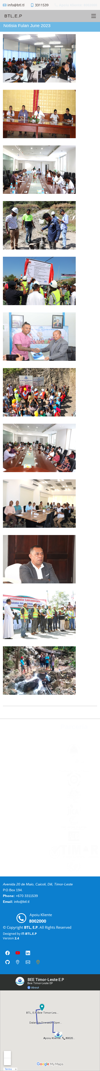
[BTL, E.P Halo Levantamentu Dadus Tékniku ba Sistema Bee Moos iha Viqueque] (80, 686)
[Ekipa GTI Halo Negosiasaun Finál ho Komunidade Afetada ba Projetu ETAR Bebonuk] (80, 185)
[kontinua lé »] (87, 74)
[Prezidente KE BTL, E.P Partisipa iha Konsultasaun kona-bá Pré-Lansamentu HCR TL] (80, 519)
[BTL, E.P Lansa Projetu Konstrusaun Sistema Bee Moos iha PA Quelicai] (80, 408)
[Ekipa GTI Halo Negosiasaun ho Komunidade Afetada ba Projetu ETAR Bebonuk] (80, 464)
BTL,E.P (13, 16)
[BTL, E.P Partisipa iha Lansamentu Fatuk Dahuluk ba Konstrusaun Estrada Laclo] (80, 297)
